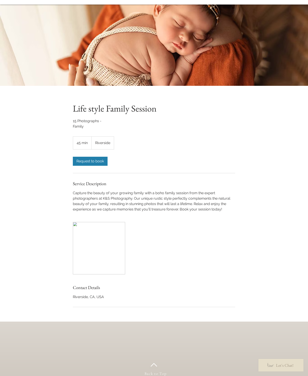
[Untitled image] (99, 248)
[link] (90, 161)
